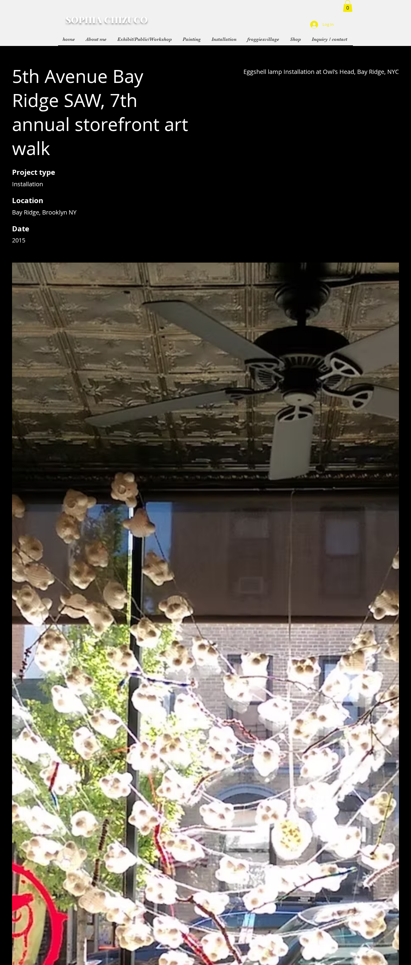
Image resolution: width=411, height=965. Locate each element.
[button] (348, 6)
